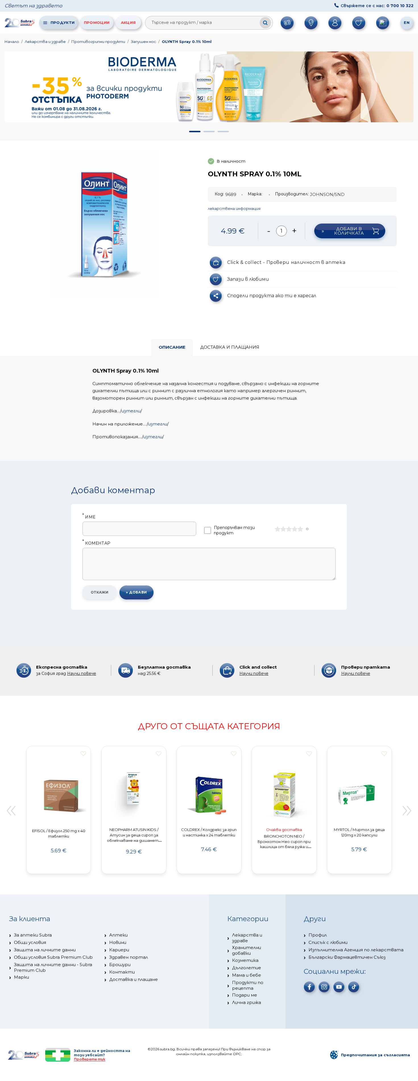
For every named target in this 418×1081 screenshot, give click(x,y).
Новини (117, 942)
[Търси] (265, 22)
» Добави (136, 592)
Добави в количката (349, 231)
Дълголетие (246, 967)
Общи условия (30, 942)
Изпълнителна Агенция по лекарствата (356, 949)
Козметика (245, 960)
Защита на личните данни (45, 949)
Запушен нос (143, 41)
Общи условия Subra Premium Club (53, 957)
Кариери (119, 949)
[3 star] (289, 529)
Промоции (96, 22)
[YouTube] (339, 987)
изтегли (130, 411)
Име (88, 517)
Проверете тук (89, 1059)
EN (406, 22)
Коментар (96, 543)
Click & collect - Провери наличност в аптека (286, 262)
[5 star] (300, 529)
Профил (318, 935)
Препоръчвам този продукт (234, 530)
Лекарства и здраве (45, 41)
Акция (128, 22)
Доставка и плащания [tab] (229, 347)
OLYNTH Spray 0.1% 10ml (187, 41)
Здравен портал (128, 957)
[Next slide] (407, 811)
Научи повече (81, 673)
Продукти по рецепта (247, 985)
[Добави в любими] (83, 754)
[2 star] (283, 529)
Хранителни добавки (246, 950)
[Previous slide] (11, 811)
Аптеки (118, 935)
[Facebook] (309, 987)
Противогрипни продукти (98, 41)
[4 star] (294, 529)
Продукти (63, 22)
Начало (12, 41)
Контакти (122, 972)
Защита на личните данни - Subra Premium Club (53, 967)
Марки (21, 977)
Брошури (120, 964)
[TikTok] (353, 987)
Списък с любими (328, 942)
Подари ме (244, 995)
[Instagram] (324, 987)
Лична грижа (246, 1002)
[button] (194, 131)
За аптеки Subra (33, 935)
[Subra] (20, 22)
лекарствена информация (234, 208)
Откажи (100, 592)
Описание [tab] (172, 347)
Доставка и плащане (133, 979)
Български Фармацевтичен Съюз (347, 957)
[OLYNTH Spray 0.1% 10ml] (104, 224)
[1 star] (277, 529)
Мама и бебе (246, 975)
